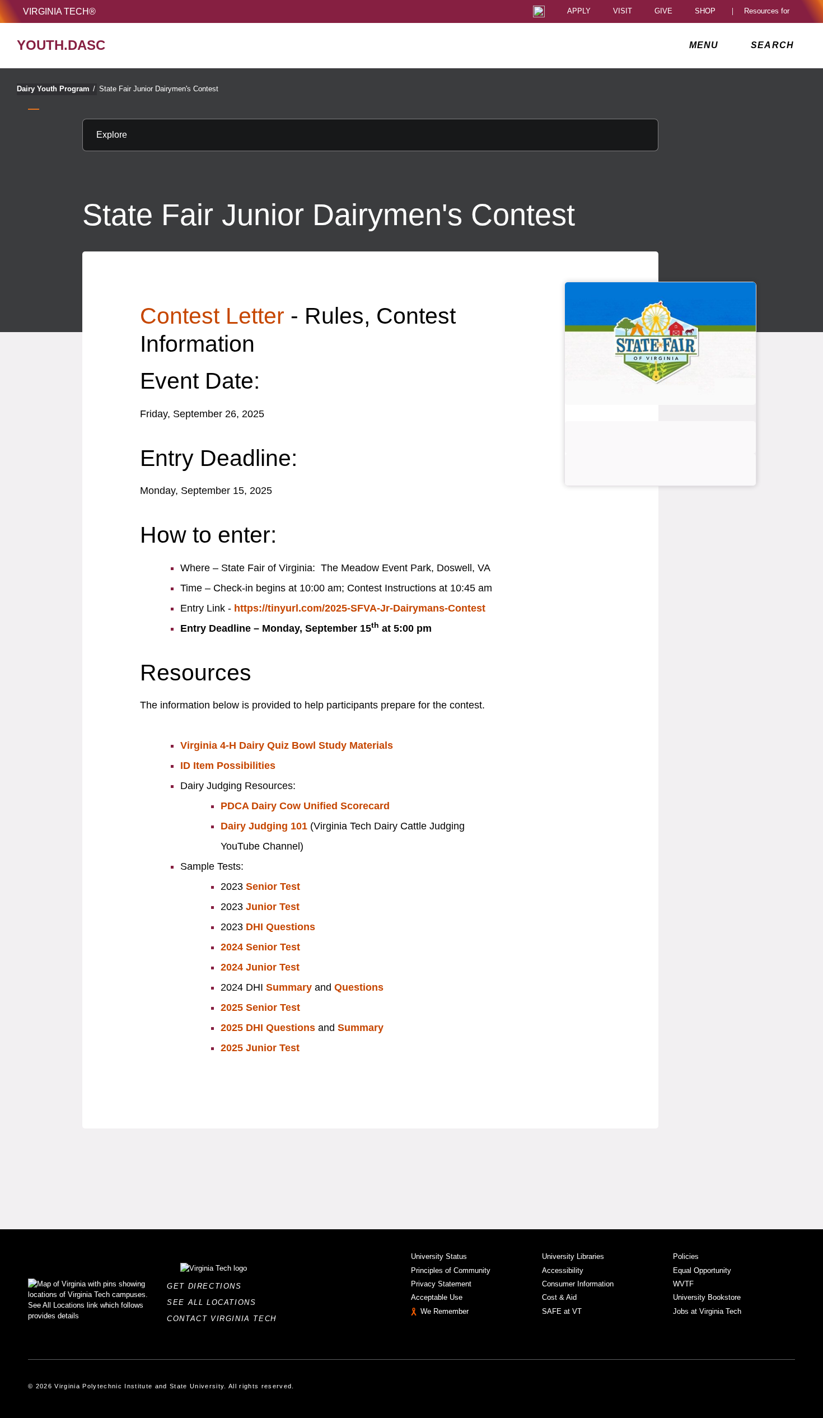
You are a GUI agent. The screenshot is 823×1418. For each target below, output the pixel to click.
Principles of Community (450, 1270)
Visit (622, 11)
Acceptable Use (436, 1297)
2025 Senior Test (260, 1007)
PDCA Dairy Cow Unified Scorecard (305, 805)
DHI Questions (280, 926)
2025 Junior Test (260, 1047)
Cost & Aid (559, 1297)
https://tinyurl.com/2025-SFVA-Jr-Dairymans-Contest (359, 608)
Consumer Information (578, 1284)
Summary (289, 987)
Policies (686, 1256)
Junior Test (273, 906)
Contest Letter (212, 316)
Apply (579, 11)
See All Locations (214, 1302)
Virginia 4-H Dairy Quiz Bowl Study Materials (286, 745)
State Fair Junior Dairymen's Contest (158, 89)
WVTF (683, 1284)
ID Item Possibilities (227, 765)
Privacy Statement (441, 1284)
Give (663, 11)
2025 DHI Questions (268, 1027)
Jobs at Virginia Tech (707, 1311)
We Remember (444, 1311)
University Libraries (573, 1256)
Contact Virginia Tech (225, 1318)
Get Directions (207, 1286)
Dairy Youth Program (56, 89)
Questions (359, 987)
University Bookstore (707, 1297)
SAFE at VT (562, 1311)
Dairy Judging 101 (264, 826)
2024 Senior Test (260, 947)
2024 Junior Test (260, 967)
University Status (439, 1256)
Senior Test (273, 886)
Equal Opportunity (702, 1270)
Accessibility (562, 1270)
